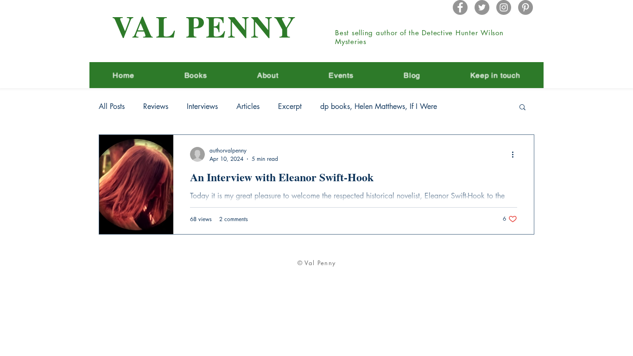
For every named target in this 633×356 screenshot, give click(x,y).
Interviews (202, 106)
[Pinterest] (525, 7)
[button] (522, 108)
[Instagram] (503, 7)
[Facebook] (460, 7)
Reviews (155, 106)
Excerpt (290, 106)
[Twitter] (482, 7)
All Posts (112, 106)
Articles (248, 106)
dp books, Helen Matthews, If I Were (378, 106)
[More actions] (515, 154)
